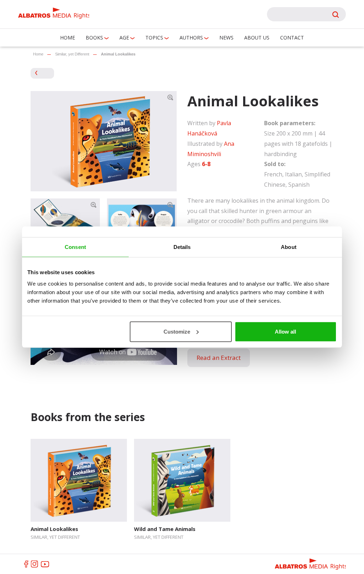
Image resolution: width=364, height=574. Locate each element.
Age (124, 37)
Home (67, 37)
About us (256, 37)
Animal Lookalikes (54, 528)
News (226, 37)
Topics (154, 37)
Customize (177, 331)
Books (94, 37)
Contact (292, 37)
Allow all (285, 331)
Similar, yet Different (72, 54)
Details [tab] (182, 247)
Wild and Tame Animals (165, 528)
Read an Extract (219, 358)
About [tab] (288, 247)
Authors (191, 37)
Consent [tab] (75, 247)
